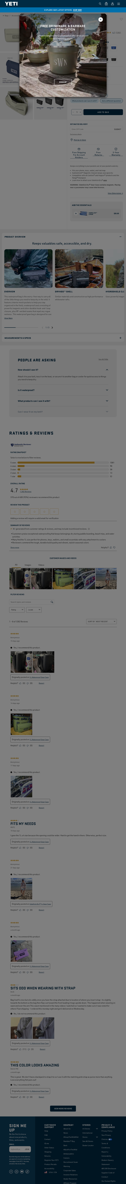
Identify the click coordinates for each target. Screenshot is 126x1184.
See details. (70, 89)
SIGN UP (63, 82)
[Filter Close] (100, 19)
